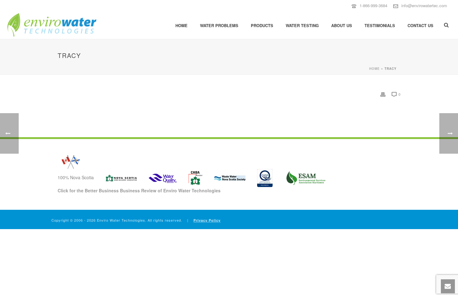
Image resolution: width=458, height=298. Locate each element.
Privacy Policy (207, 220)
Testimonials (380, 25)
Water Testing (302, 25)
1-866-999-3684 (373, 5)
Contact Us (420, 25)
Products (262, 25)
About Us (341, 25)
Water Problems (219, 25)
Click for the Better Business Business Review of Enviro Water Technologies (139, 190)
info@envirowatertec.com (424, 5)
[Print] (382, 94)
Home (181, 25)
